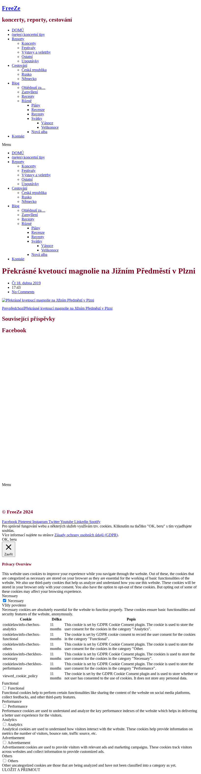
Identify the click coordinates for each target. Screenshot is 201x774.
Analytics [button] (9, 720)
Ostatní (27, 57)
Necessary (16, 601)
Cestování (19, 65)
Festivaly (29, 48)
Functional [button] (10, 683)
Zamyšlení (30, 92)
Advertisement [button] (13, 738)
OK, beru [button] (9, 539)
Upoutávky (30, 61)
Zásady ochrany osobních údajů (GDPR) (48, 476)
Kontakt (18, 136)
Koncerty (29, 43)
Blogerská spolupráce (33, 472)
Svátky (36, 118)
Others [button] (7, 756)
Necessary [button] (10, 596)
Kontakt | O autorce (32, 467)
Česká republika (34, 70)
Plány (35, 105)
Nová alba (39, 132)
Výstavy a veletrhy (36, 52)
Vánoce (47, 123)
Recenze (38, 110)
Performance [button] (12, 701)
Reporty (18, 39)
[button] (100, 144)
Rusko (27, 74)
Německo (29, 79)
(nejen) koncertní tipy (28, 34)
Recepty (28, 96)
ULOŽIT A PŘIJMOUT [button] (21, 770)
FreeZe (11, 8)
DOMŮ (18, 30)
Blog (15, 83)
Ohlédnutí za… (33, 87)
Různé (27, 101)
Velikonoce (50, 127)
